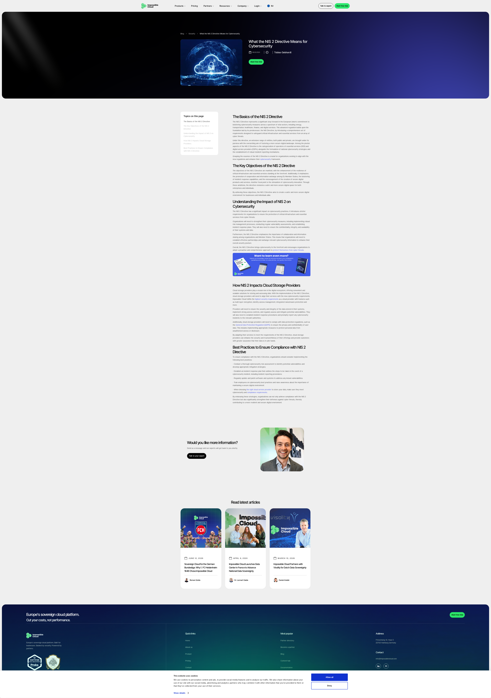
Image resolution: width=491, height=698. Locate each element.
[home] (149, 6)
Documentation (286, 668)
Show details (179, 693)
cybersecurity (265, 159)
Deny (329, 685)
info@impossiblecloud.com (386, 659)
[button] (180, 6)
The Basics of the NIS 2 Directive (197, 121)
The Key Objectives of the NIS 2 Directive (196, 127)
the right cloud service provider (258, 390)
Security (192, 34)
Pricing (188, 661)
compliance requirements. (257, 392)
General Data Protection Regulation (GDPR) (253, 325)
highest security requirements (266, 299)
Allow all (329, 677)
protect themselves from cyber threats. (288, 250)
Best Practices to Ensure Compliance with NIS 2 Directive (198, 149)
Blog (182, 34)
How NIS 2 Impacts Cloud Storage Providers (197, 142)
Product (188, 654)
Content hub (285, 661)
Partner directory (287, 641)
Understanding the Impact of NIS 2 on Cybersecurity (198, 134)
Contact (188, 668)
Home (187, 641)
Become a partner (288, 647)
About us (188, 647)
